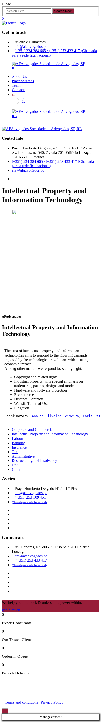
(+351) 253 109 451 (30, 497)
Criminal (18, 469)
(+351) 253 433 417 (31, 560)
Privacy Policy (52, 702)
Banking (18, 443)
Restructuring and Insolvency (34, 461)
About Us (19, 76)
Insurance (19, 447)
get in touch (11, 610)
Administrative (23, 456)
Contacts (18, 90)
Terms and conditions (22, 702)
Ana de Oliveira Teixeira (55, 416)
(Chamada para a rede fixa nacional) (29, 502)
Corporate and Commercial (33, 429)
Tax (15, 452)
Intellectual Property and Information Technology (50, 434)
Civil (15, 465)
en (13, 94)
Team (16, 85)
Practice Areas (23, 81)
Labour (17, 438)
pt (23, 99)
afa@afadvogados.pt (31, 46)
